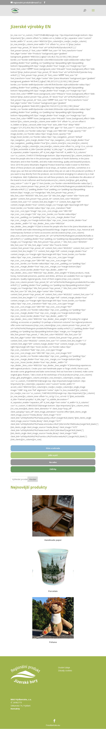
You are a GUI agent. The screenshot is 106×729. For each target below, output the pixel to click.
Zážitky (53, 469)
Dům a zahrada (53, 448)
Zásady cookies (65, 670)
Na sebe (53, 462)
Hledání (32, 479)
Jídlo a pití (53, 455)
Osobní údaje (64, 667)
